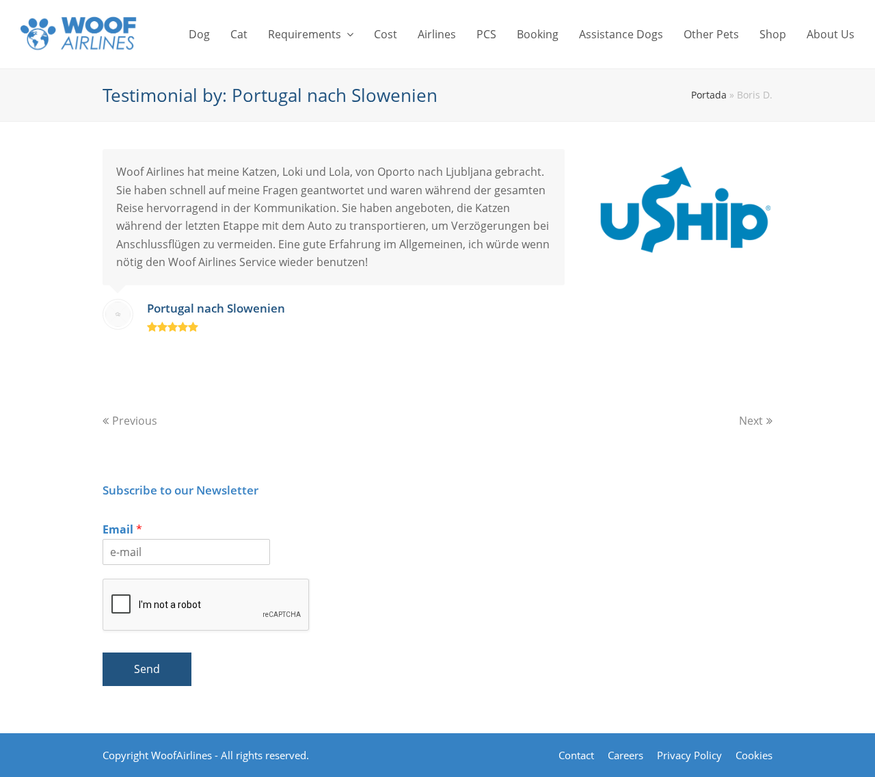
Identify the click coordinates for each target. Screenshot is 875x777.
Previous (134, 420)
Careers (625, 755)
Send (147, 668)
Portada (709, 94)
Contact (576, 755)
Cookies (754, 755)
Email (122, 530)
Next (751, 420)
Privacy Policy (689, 755)
